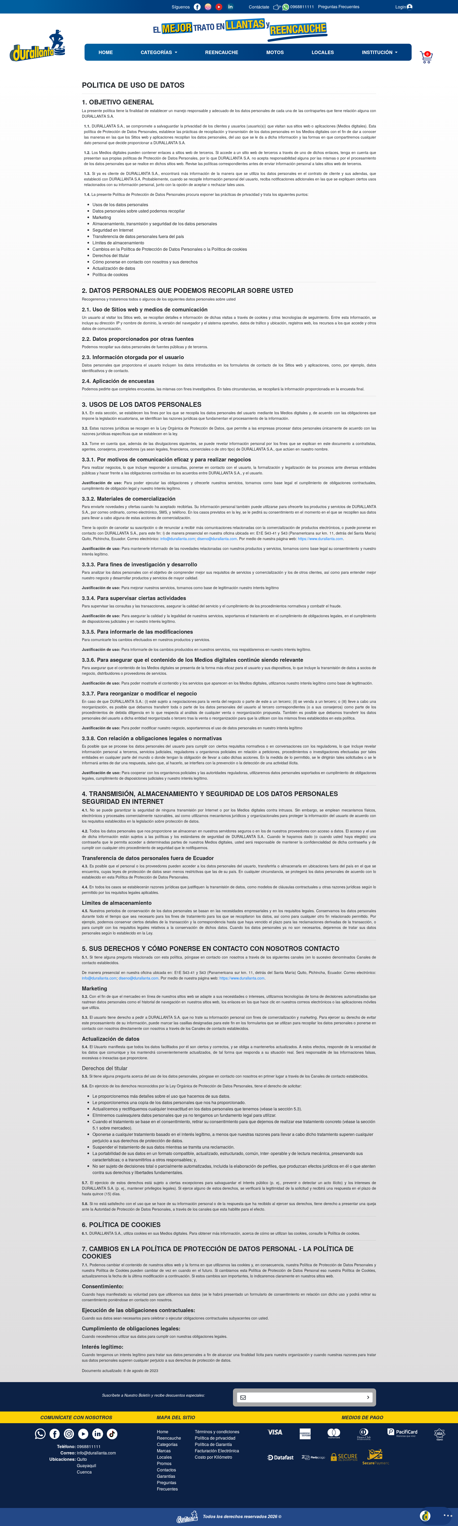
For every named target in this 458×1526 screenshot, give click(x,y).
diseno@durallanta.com (217, 538)
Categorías (167, 1444)
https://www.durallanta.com (320, 538)
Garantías (166, 1476)
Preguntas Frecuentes (167, 1485)
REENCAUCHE (221, 52)
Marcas (164, 1451)
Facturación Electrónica (217, 1451)
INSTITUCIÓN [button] (378, 52)
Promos (164, 1463)
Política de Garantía (213, 1444)
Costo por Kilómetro (213, 1457)
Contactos (166, 1470)
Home (162, 1431)
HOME (106, 52)
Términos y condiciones (217, 1431)
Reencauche (169, 1438)
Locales (164, 1457)
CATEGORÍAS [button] (157, 52)
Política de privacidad (215, 1438)
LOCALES (323, 52)
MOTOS (275, 52)
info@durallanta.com (177, 538)
